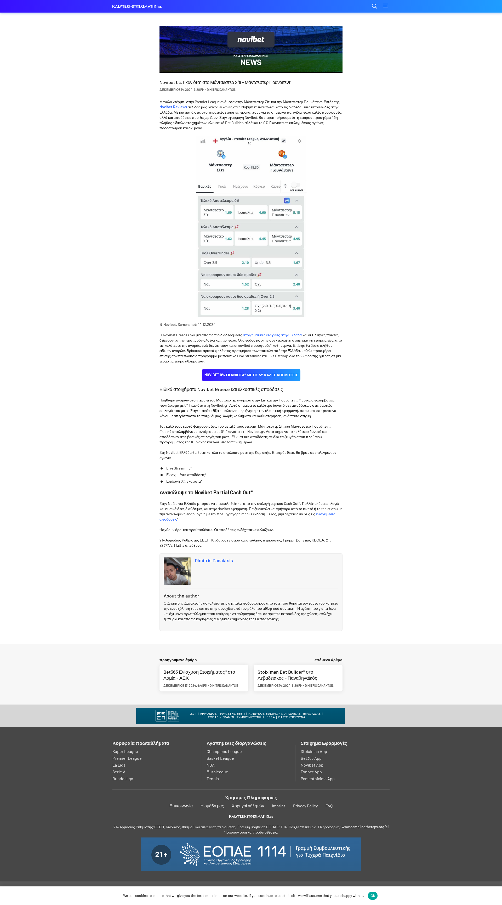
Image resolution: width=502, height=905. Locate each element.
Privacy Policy (305, 805)
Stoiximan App (314, 751)
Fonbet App (311, 771)
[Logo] (251, 816)
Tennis (213, 778)
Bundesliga (122, 778)
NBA (211, 764)
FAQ (329, 805)
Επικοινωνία (181, 805)
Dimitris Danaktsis (214, 560)
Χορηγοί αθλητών (248, 805)
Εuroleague (217, 771)
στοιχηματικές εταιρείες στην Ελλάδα (272, 335)
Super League (125, 751)
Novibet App (312, 764)
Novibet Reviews (173, 107)
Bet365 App (311, 758)
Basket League (220, 758)
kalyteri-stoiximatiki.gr (138, 6)
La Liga (119, 764)
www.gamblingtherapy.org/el (365, 827)
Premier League (127, 758)
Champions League (224, 751)
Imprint (278, 805)
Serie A (119, 771)
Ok (372, 895)
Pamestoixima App (318, 778)
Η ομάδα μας (212, 805)
